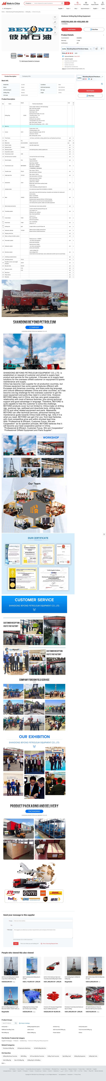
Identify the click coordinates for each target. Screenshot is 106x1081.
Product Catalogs (25, 1023)
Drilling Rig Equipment (79, 1056)
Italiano (44, 1071)
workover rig (56, 1026)
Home (3, 11)
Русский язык (38, 1071)
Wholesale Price (55, 1069)
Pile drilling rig (5, 1032)
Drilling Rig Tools (93, 1056)
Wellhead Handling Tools (8, 1029)
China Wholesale (46, 1069)
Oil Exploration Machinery (23, 1048)
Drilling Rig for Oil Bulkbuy (33, 1060)
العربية (61, 1071)
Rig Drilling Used (67, 1056)
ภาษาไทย (80, 1071)
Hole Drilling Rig (7, 1060)
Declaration (70, 1074)
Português (25, 1071)
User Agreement (62, 1074)
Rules (103, 8)
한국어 (66, 1071)
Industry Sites (64, 1069)
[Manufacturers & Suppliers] (11, 3)
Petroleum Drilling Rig (8, 1048)
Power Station (56, 1032)
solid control (30, 1029)
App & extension (85, 8)
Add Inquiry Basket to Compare (30, 61)
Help (75, 8)
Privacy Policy (77, 1074)
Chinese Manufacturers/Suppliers (33, 1069)
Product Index (82, 1069)
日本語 (71, 1071)
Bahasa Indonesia (99, 1071)
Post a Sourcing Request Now (49, 943)
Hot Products (12, 1069)
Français (31, 1071)
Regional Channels (72, 1069)
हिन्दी (75, 1071)
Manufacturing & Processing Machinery (15, 11)
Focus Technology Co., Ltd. (42, 1074)
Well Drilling (23, 1056)
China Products (20, 1069)
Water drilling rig (31, 1032)
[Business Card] (102, 84)
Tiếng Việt (91, 1071)
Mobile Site (88, 1069)
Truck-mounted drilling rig (85, 1029)
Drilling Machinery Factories (10, 1056)
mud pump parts (83, 1026)
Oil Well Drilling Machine (40, 1048)
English (14, 1071)
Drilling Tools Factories (53, 1056)
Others (80, 1032)
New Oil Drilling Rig (19, 1060)
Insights (95, 1069)
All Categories (7, 8)
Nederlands (56, 1071)
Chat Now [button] (95, 29)
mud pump (4, 1026)
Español (19, 1071)
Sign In (64, 68)
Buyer (67, 8)
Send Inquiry (71, 29)
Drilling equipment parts (33, 1026)
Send (16, 943)
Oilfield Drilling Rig (36, 11)
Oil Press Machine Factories (37, 1056)
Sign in (102, 4)
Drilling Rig (28, 11)
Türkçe (85, 1071)
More (3, 1063)
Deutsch (50, 1071)
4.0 (84, 79)
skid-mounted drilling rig (59, 1029)
